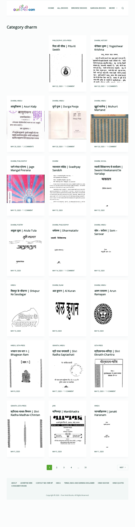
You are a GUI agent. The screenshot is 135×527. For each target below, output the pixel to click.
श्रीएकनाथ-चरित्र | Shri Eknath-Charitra (107, 352)
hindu (19, 101)
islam (61, 285)
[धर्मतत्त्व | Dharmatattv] (67, 249)
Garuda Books (98, 8)
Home (51, 8)
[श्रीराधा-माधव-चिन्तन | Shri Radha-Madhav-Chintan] (26, 433)
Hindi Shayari (103, 483)
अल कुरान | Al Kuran (64, 291)
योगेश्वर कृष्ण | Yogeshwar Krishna (108, 47)
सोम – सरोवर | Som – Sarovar (105, 232)
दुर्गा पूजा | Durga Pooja (65, 106)
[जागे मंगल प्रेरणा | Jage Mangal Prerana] (26, 189)
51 (86, 467)
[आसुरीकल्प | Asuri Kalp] (26, 125)
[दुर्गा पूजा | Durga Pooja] (67, 125)
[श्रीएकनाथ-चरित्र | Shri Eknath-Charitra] (109, 373)
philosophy (57, 40)
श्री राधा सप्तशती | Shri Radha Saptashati (64, 352)
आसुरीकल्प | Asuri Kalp (24, 106)
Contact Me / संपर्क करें (44, 483)
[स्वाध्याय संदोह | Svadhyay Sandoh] (67, 189)
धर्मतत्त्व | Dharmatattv (65, 230)
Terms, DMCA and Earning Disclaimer (79, 483)
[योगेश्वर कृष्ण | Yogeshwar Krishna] (109, 68)
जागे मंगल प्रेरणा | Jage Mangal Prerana (22, 168)
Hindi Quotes (118, 483)
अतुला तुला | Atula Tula (24, 230)
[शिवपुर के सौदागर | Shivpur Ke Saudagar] (26, 313)
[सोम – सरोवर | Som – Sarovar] (109, 252)
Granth (55, 345)
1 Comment (70, 86)
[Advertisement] (26, 52)
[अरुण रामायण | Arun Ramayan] (109, 313)
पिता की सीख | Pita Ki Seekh (64, 47)
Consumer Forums (19, 486)
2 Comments (29, 146)
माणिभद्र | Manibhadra (65, 411)
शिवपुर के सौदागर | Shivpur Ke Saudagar (25, 292)
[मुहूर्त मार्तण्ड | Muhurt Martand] (109, 128)
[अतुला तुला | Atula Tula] (26, 249)
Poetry (20, 225)
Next (122, 467)
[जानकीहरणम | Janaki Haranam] (109, 433)
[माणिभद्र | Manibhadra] (67, 430)
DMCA (58, 483)
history (104, 40)
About (14, 483)
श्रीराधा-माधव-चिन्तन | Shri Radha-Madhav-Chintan (25, 413)
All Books (62, 8)
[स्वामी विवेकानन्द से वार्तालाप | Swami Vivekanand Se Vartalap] (109, 192)
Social (103, 161)
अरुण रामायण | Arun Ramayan (105, 292)
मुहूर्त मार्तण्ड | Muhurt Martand (106, 108)
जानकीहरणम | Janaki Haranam (105, 413)
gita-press (67, 40)
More (112, 8)
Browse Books (79, 8)
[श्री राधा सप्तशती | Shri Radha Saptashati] (67, 373)
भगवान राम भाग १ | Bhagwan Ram (20, 352)
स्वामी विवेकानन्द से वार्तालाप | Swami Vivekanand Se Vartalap (108, 170)
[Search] (123, 8)
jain (54, 406)
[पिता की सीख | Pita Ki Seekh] (67, 68)
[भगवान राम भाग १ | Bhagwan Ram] (26, 373)
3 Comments (112, 86)
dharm (97, 40)
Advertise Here (26, 483)
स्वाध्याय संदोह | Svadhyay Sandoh (66, 168)
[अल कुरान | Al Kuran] (67, 309)
